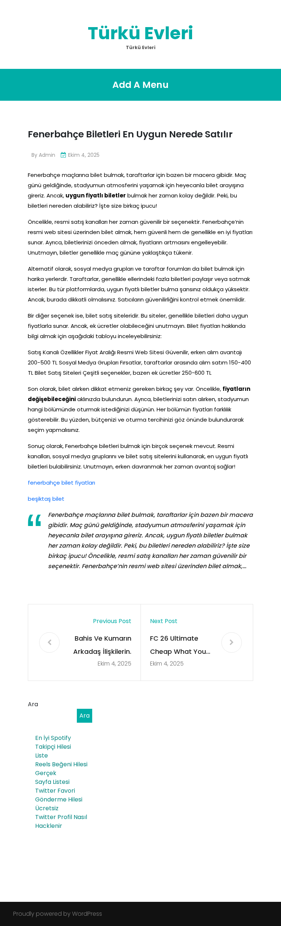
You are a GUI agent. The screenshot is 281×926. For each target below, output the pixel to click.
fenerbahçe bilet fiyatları (61, 482)
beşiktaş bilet (46, 499)
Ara (33, 704)
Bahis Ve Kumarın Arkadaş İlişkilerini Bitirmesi (102, 646)
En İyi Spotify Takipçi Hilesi (53, 742)
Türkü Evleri (140, 33)
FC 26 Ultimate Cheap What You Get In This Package (178, 646)
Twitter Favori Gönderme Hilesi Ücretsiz (58, 799)
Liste (41, 755)
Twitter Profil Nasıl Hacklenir (61, 821)
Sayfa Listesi (52, 782)
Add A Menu (140, 84)
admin (47, 155)
